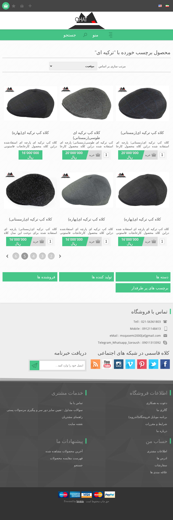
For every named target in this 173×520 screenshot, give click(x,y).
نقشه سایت (75, 424)
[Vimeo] (130, 364)
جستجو (78, 465)
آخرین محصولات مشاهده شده (64, 451)
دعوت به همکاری (156, 403)
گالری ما (162, 410)
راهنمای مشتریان (72, 417)
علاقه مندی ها (158, 472)
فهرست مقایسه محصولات (66, 458)
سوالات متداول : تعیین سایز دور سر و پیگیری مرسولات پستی (45, 410)
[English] (160, 6)
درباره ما (161, 431)
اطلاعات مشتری (157, 451)
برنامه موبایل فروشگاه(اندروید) (147, 417)
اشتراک (34, 365)
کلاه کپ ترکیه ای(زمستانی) (142, 132)
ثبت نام (30, 6)
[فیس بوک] (165, 364)
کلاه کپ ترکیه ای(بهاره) (30, 132)
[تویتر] (153, 364)
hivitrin (80, 501)
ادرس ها (162, 458)
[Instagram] (118, 364)
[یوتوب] (107, 364)
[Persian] (167, 6)
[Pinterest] (142, 364)
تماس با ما (76, 403)
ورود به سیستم (22, 6)
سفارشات (161, 465)
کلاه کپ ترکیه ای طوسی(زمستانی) (86, 135)
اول (69, 256)
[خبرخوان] (95, 364)
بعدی (7, 256)
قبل (60, 256)
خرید (147, 155)
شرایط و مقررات (156, 424)
